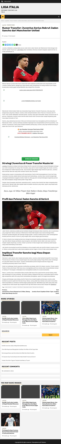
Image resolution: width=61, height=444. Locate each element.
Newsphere (35, 442)
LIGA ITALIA (10, 7)
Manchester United (28, 287)
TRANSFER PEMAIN (11, 25)
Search (5, 331)
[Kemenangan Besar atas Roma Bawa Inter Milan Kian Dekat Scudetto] (50, 307)
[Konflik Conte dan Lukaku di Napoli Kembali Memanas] (10, 307)
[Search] (59, 16)
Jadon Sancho (8, 287)
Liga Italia (4, 25)
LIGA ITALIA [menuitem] (20, 50)
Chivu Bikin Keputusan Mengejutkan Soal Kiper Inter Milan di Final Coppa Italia (30, 321)
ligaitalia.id (53, 284)
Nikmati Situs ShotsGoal (38, 287)
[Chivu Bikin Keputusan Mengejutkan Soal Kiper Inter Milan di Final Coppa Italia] (30, 307)
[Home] (3, 17)
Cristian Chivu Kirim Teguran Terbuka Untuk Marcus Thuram (16, 360)
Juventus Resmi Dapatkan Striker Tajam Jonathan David (45, 291)
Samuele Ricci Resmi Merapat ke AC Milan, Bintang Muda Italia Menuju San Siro (16, 291)
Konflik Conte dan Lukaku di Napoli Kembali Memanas (10, 319)
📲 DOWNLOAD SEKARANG (30, 159)
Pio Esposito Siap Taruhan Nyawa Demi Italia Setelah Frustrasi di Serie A (18, 356)
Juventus (4, 166)
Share (19, 45)
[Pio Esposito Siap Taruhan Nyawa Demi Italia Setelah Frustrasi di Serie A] (10, 419)
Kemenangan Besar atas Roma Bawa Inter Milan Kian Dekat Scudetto (49, 320)
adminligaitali (12, 36)
